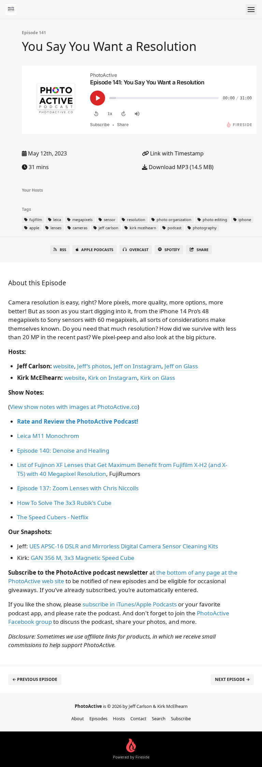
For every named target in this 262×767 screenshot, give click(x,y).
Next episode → (232, 679)
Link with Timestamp (176, 153)
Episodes (98, 718)
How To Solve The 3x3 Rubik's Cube (64, 503)
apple (33, 227)
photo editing (214, 219)
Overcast (138, 249)
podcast (173, 227)
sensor (109, 219)
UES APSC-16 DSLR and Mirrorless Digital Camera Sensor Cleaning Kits (123, 546)
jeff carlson (108, 227)
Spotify (172, 249)
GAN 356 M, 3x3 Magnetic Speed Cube (82, 558)
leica (56, 219)
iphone (244, 219)
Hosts (119, 718)
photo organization (173, 219)
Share (202, 249)
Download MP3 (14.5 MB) (180, 167)
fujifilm (35, 219)
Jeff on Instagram (137, 366)
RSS (63, 249)
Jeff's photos (94, 366)
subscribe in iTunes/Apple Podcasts (130, 604)
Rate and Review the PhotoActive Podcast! (77, 421)
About (77, 718)
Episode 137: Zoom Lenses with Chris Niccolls (78, 488)
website (63, 366)
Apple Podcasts (97, 249)
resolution (135, 219)
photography (204, 227)
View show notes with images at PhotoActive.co (73, 407)
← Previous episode (34, 679)
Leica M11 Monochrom (48, 436)
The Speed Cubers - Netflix (52, 517)
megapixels (81, 219)
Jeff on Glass (181, 366)
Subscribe (181, 718)
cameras (79, 227)
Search (158, 718)
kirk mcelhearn (142, 227)
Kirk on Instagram (112, 378)
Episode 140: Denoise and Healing (63, 450)
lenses (55, 227)
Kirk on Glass (157, 378)
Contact (138, 718)
